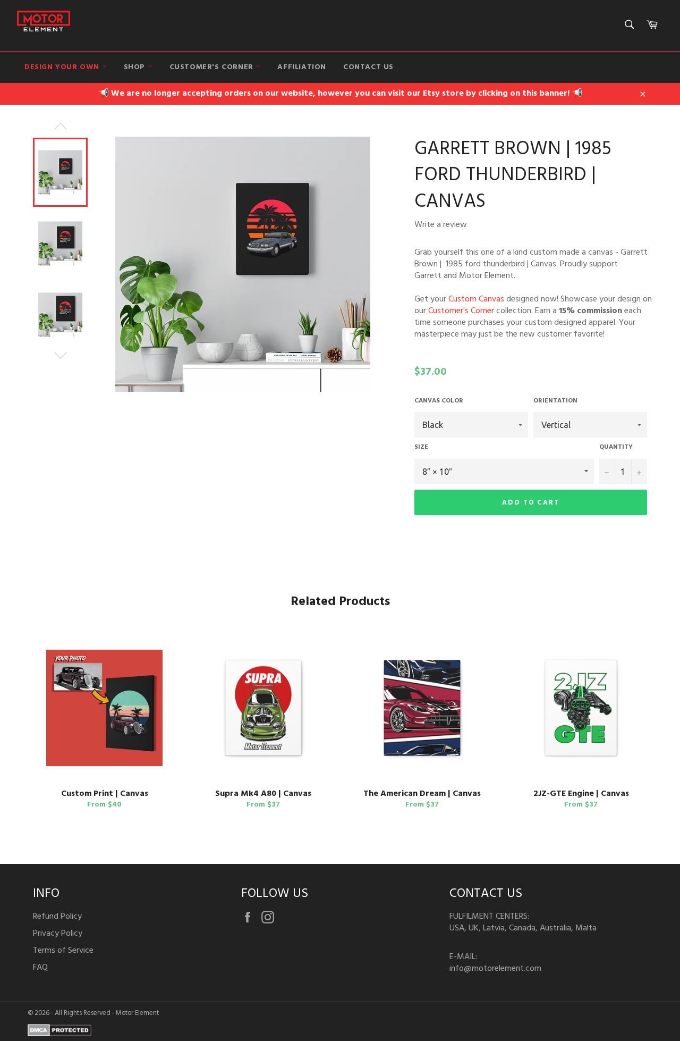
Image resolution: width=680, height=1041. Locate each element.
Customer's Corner (212, 67)
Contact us (368, 67)
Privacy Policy (57, 934)
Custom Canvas (476, 299)
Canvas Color (438, 401)
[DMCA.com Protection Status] (59, 1034)
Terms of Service (63, 951)
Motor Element (137, 1013)
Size (421, 447)
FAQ (40, 968)
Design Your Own (63, 67)
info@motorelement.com (495, 969)
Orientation (555, 401)
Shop (136, 67)
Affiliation (301, 67)
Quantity (616, 447)
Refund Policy (57, 917)
